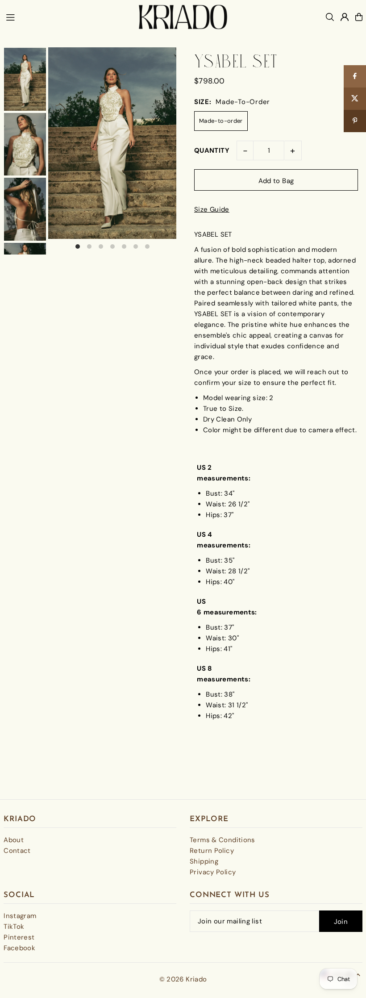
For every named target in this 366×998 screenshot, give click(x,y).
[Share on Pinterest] (355, 121)
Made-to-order (221, 121)
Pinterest (19, 937)
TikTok (14, 926)
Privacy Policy (213, 872)
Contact (17, 850)
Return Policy (212, 850)
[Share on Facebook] (355, 76)
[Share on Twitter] (355, 99)
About (14, 839)
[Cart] (358, 17)
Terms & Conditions (222, 839)
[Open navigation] (68, 16)
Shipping (204, 861)
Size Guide (211, 209)
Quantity (211, 150)
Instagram (20, 915)
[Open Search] (330, 17)
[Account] (345, 17)
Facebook (19, 948)
